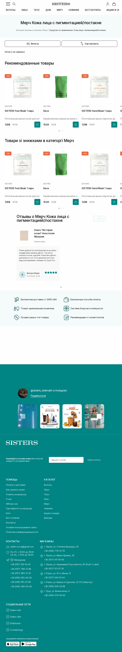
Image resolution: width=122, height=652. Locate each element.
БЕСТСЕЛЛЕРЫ (92, 10)
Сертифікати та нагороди (19, 508)
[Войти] (108, 4)
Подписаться (38, 395)
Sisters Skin (15, 616)
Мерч (47, 504)
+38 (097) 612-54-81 (20, 564)
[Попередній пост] (23, 416)
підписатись (94, 459)
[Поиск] (14, 4)
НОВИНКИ (74, 10)
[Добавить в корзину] (37, 125)
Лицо (46, 489)
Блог (8, 513)
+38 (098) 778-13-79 (54, 551)
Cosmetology (16, 630)
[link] (114, 4)
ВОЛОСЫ (10, 10)
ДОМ (48, 10)
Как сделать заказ (15, 489)
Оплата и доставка (15, 485)
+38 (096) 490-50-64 (21, 586)
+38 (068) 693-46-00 (21, 577)
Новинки (48, 508)
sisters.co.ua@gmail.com (22, 546)
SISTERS (8, 106)
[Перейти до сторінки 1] (59, 208)
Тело (46, 494)
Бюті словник (12, 518)
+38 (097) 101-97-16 (54, 568)
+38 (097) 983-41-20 (20, 573)
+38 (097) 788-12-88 (20, 569)
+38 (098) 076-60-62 (54, 595)
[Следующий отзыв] (102, 218)
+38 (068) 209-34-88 (54, 586)
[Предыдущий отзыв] (96, 218)
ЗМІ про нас (12, 504)
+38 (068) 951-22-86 (20, 582)
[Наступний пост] (99, 416)
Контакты (11, 522)
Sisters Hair (15, 610)
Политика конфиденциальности (22, 532)
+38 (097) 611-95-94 (54, 559)
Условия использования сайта (21, 527)
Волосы (48, 485)
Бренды (48, 518)
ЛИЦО (24, 10)
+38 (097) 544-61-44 (54, 577)
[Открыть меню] (8, 4)
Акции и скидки (51, 513)
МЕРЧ (60, 10)
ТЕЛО (37, 10)
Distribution (15, 623)
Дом (46, 499)
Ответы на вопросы (16, 494)
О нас (9, 499)
